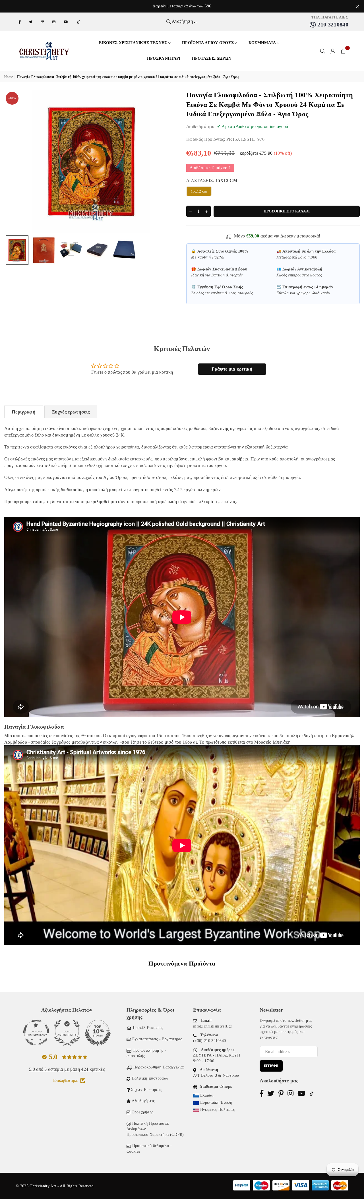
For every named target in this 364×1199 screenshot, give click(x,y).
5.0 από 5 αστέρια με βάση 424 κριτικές (67, 1069)
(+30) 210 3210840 (209, 1041)
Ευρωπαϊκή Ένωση (216, 1102)
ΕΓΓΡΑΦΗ (271, 1065)
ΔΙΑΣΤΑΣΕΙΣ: (211, 180)
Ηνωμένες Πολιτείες (217, 1109)
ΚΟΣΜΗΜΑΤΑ (262, 43)
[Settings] (333, 51)
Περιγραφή (24, 412)
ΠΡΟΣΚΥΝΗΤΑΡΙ (164, 58)
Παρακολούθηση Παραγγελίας (159, 1067)
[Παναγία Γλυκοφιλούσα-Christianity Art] (17, 250)
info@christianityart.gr (212, 1026)
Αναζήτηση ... (184, 21)
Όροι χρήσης (143, 1112)
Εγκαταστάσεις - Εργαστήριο (157, 1039)
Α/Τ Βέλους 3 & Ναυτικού (216, 1075)
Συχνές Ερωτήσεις (146, 1090)
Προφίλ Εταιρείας (148, 1028)
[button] (343, 51)
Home (8, 77)
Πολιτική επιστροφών (150, 1078)
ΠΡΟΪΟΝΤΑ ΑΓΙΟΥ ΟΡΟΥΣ (208, 43)
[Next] (170, 162)
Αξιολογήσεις (143, 1101)
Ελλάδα (206, 1095)
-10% (12, 98)
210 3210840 (332, 24)
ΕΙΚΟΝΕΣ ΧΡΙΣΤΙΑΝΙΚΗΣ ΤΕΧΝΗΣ (133, 43)
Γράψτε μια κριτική (232, 369)
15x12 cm (199, 191)
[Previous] (12, 162)
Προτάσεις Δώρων (211, 58)
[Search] (323, 51)
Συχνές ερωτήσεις (71, 412)
